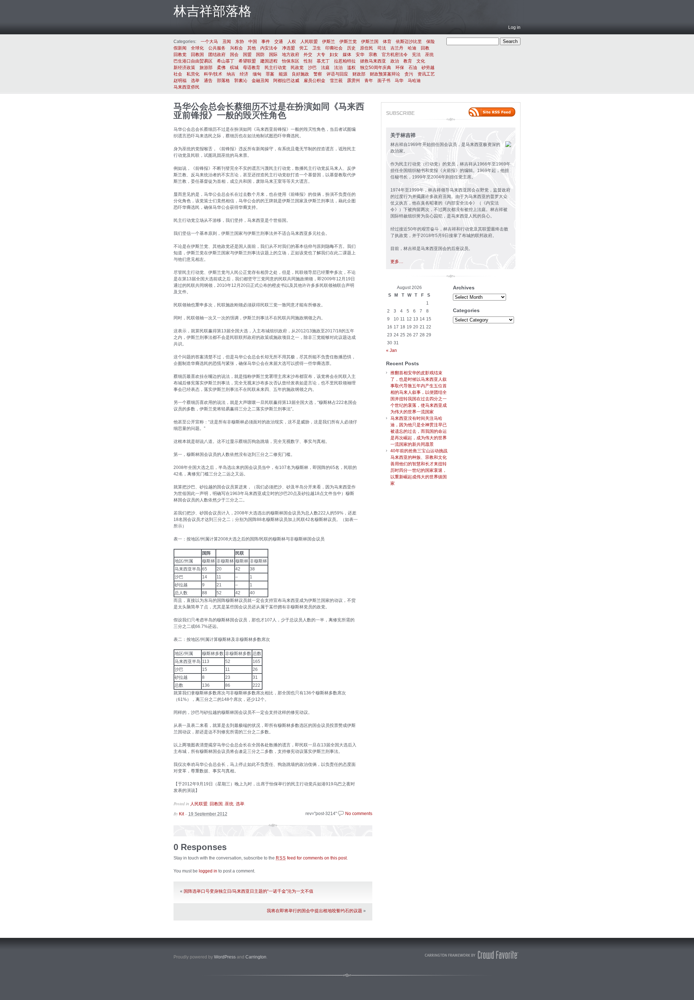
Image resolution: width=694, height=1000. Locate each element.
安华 (360, 54)
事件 (265, 41)
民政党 (297, 67)
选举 (195, 80)
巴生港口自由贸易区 (193, 61)
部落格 (223, 80)
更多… (396, 261)
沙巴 (312, 67)
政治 (394, 61)
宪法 (416, 54)
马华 (399, 80)
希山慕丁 (225, 61)
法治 (338, 67)
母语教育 (251, 67)
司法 (381, 48)
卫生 (316, 48)
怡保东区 (290, 61)
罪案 (270, 74)
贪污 (408, 74)
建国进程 (269, 61)
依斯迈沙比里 (409, 41)
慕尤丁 (323, 61)
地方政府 (290, 54)
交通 (278, 41)
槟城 (234, 67)
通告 (208, 80)
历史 (351, 48)
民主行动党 (275, 67)
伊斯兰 (328, 41)
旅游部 (206, 67)
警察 (317, 74)
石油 (412, 67)
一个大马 (209, 41)
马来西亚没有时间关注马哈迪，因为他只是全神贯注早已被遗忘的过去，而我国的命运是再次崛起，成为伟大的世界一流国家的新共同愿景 (418, 431)
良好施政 (300, 74)
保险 (430, 41)
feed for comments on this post (311, 858)
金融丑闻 (260, 80)
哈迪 (412, 48)
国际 (273, 54)
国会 (234, 54)
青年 (368, 80)
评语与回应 (337, 74)
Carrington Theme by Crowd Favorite (471, 954)
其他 (251, 48)
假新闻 (180, 48)
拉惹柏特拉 (345, 61)
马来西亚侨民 (187, 87)
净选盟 (288, 48)
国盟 (247, 54)
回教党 (180, 54)
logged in (208, 871)
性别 (308, 61)
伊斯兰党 (348, 41)
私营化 (193, 74)
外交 (308, 54)
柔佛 (221, 67)
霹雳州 (353, 80)
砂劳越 (427, 67)
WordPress (225, 957)
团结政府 (217, 54)
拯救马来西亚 (373, 61)
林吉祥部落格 (213, 11)
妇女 (334, 54)
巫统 (429, 54)
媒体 (347, 54)
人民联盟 (309, 41)
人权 (291, 41)
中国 (252, 41)
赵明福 (180, 80)
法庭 (325, 67)
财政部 (358, 74)
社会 (178, 74)
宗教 (373, 54)
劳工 (303, 48)
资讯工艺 (426, 74)
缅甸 (257, 74)
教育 (407, 61)
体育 (387, 41)
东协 (239, 41)
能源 (283, 74)
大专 (321, 54)
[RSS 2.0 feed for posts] (491, 112)
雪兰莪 (336, 80)
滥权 (351, 67)
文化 (420, 61)
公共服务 (217, 48)
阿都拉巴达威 (286, 80)
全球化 (197, 48)
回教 (425, 48)
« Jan (391, 350)
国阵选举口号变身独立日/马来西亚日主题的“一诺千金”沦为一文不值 (248, 891)
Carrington (255, 957)
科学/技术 (213, 74)
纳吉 (231, 74)
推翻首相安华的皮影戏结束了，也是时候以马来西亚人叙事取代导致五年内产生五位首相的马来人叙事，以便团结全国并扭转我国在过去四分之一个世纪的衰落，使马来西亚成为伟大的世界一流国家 (418, 392)
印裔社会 (334, 48)
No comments (358, 813)
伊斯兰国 (369, 41)
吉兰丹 (396, 48)
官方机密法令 (395, 54)
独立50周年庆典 (375, 67)
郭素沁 (240, 80)
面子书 (383, 80)
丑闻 (226, 41)
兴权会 (236, 48)
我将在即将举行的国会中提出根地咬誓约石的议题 (314, 910)
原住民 (366, 48)
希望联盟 (247, 61)
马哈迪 (414, 80)
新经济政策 (184, 67)
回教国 (197, 54)
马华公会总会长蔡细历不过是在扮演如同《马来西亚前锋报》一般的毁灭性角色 (269, 111)
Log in (514, 27)
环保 (399, 67)
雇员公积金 (314, 80)
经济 (244, 74)
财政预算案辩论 (385, 74)
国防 (260, 54)
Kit (181, 813)
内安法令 (269, 48)
